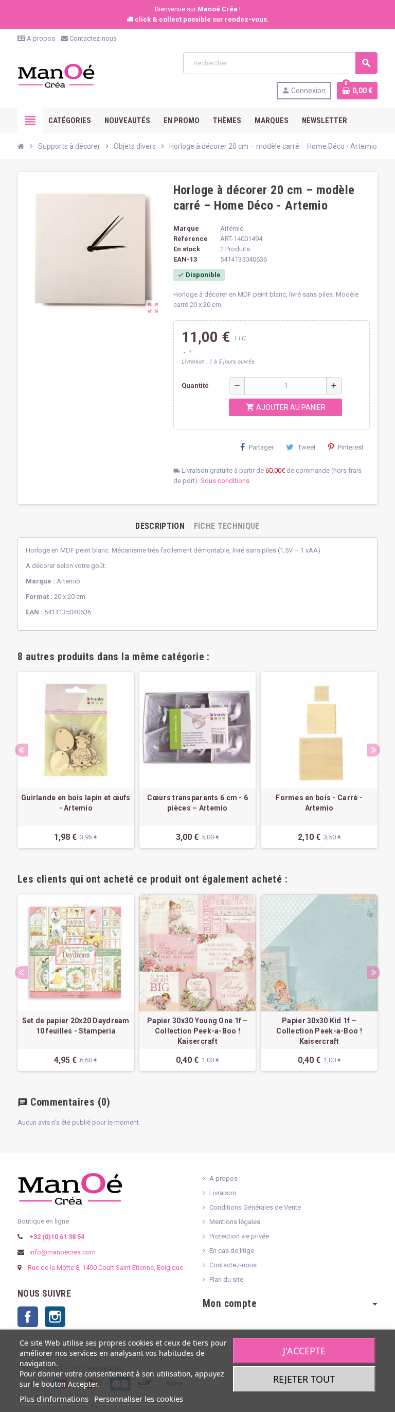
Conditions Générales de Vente (255, 1207)
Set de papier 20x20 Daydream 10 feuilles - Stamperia (76, 1026)
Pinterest (351, 447)
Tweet (307, 447)
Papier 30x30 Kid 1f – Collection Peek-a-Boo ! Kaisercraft (319, 1031)
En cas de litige (231, 1250)
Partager (261, 447)
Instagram (55, 1316)
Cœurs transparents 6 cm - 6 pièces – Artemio (197, 803)
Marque (186, 228)
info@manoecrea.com (62, 1252)
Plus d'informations (54, 1398)
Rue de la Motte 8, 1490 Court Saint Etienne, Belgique (105, 1267)
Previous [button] (21, 750)
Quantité (195, 385)
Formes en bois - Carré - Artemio (319, 803)
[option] (76, 760)
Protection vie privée (239, 1236)
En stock (186, 249)
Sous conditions (225, 481)
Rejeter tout (304, 1379)
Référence (190, 239)
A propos (40, 38)
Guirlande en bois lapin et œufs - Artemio (76, 803)
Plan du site (226, 1279)
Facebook (27, 1316)
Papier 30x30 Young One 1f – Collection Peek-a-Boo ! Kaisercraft (197, 1031)
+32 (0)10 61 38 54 (56, 1237)
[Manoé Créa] (56, 75)
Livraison (222, 1193)
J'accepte (304, 1351)
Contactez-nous (92, 38)
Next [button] (373, 750)
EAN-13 (185, 259)
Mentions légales (234, 1222)
